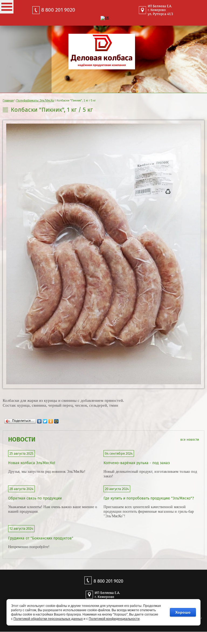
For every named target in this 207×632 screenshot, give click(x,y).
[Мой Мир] (56, 420)
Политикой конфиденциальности (114, 619)
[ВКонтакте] (39, 420)
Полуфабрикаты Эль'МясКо (35, 100)
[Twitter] (45, 420)
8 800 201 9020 (58, 10)
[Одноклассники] (51, 420)
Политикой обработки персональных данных (48, 619)
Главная (8, 100)
